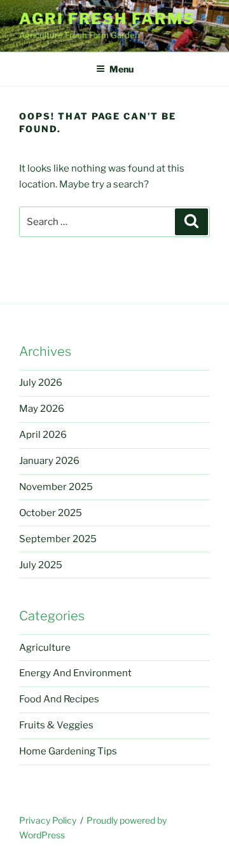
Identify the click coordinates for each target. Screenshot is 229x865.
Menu (121, 69)
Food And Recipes (59, 699)
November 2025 (56, 487)
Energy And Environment (75, 673)
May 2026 (41, 408)
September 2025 (58, 539)
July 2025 (40, 565)
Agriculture (45, 647)
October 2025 (50, 513)
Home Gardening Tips (68, 751)
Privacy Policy (47, 820)
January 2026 (49, 461)
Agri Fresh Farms (107, 19)
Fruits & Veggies (56, 725)
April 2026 (43, 434)
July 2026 (40, 382)
